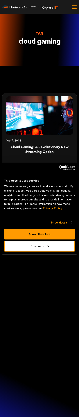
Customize (37, 246)
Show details (59, 222)
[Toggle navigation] (74, 7)
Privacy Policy (52, 208)
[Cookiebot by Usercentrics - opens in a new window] (59, 167)
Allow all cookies (39, 234)
